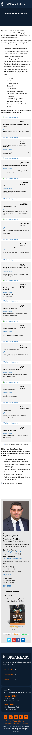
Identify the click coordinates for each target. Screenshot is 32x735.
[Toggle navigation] (29, 4)
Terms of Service (19, 721)
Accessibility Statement (11, 723)
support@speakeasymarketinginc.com (17, 692)
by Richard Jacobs (7, 129)
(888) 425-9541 (7, 575)
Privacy (8, 721)
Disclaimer (24, 723)
